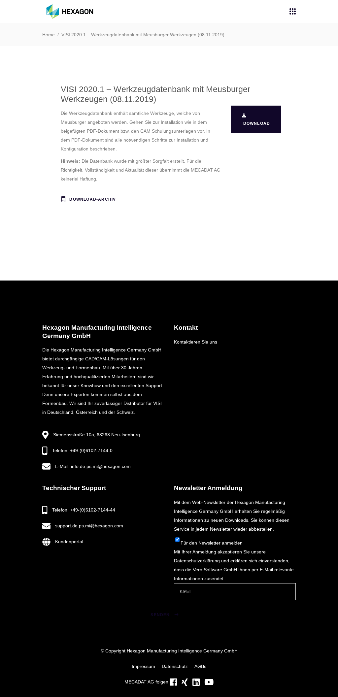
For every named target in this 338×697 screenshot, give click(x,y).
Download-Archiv (92, 199)
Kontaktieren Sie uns (195, 342)
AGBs (200, 666)
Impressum (143, 666)
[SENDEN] (185, 606)
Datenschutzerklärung (197, 560)
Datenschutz (175, 666)
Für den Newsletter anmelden (212, 543)
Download (256, 123)
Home (48, 34)
